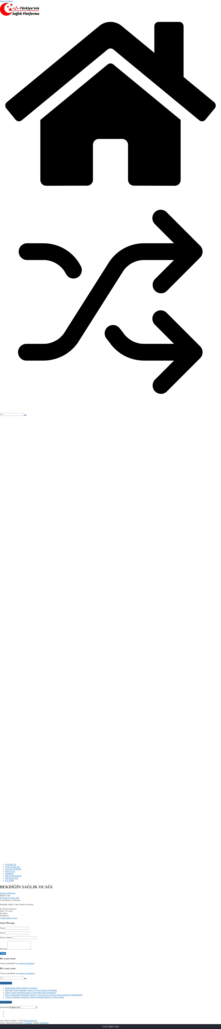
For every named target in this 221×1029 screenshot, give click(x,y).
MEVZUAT (10, 871)
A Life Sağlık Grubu (110, 1026)
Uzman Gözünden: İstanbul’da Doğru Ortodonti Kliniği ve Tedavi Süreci (34, 997)
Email (2, 933)
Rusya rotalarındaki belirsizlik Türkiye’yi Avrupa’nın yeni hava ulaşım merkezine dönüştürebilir (43, 995)
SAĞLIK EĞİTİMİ (13, 869)
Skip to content (6, 1)
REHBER (9, 874)
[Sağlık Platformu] (110, 190)
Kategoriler (4, 1007)
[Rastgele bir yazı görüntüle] (110, 412)
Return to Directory (8, 893)
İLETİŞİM (9, 881)
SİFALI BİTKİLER (13, 876)
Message (3, 949)
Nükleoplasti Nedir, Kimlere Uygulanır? (21, 988)
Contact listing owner (8, 918)
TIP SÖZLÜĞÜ (11, 878)
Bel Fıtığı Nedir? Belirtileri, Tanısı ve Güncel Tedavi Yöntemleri (31, 990)
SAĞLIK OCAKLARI (9, 898)
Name (2, 928)
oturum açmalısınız (27, 963)
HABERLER (10, 864)
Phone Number (6, 937)
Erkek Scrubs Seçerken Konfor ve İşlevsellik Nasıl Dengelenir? (30, 992)
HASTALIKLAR (12, 867)
